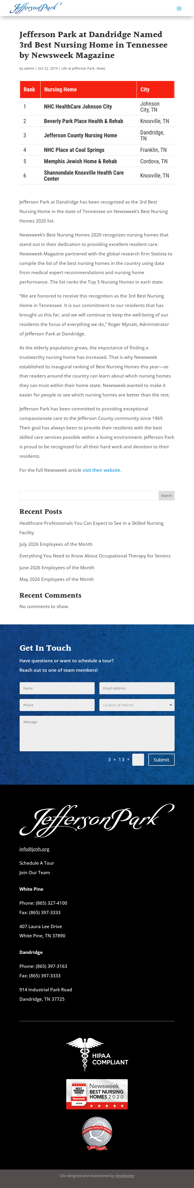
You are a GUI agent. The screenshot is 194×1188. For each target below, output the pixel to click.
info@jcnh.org (34, 849)
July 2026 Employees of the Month (56, 544)
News (101, 68)
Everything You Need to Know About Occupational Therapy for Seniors (95, 556)
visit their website (101, 470)
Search (166, 495)
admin (29, 68)
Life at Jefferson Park (78, 68)
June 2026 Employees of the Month (56, 568)
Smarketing (124, 1175)
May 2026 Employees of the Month (56, 579)
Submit (161, 759)
